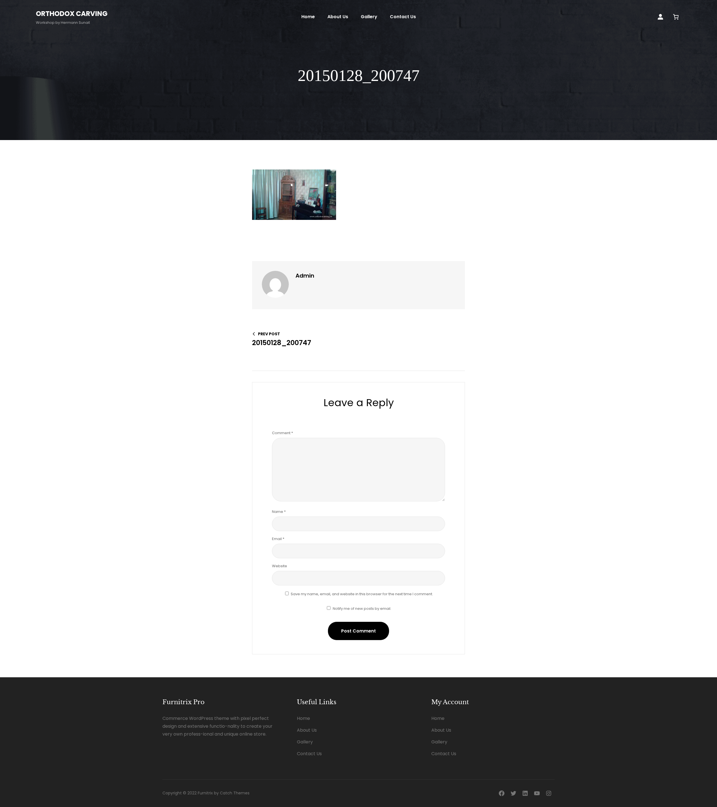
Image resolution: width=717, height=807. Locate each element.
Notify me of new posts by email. (362, 608)
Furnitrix (205, 793)
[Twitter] (513, 793)
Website (279, 566)
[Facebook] (502, 793)
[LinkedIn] (525, 793)
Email (278, 538)
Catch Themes (235, 793)
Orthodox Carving (72, 13)
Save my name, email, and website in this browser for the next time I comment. (362, 594)
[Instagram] (549, 793)
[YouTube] (537, 793)
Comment (282, 433)
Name (279, 511)
